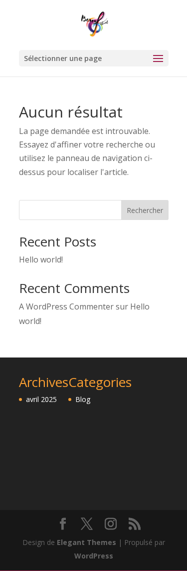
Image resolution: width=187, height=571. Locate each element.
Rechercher (145, 210)
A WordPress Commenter (66, 306)
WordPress (93, 555)
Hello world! (41, 259)
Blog (82, 399)
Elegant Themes (86, 542)
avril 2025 (41, 399)
